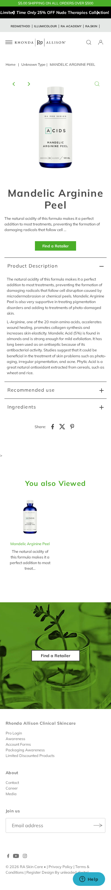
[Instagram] (25, 856)
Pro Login (14, 733)
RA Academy (71, 26)
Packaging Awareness (25, 749)
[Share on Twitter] (62, 426)
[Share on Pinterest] (72, 426)
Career (12, 788)
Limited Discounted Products (30, 755)
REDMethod (20, 26)
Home (11, 64)
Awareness (15, 738)
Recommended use (31, 390)
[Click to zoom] (97, 83)
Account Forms (18, 744)
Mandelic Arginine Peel (30, 543)
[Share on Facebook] (52, 426)
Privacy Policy (61, 866)
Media (11, 793)
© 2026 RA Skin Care (24, 866)
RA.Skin (91, 26)
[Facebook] (8, 856)
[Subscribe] (98, 825)
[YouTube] (16, 856)
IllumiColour (45, 26)
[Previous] (13, 12)
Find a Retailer (55, 246)
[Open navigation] (9, 42)
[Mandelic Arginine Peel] (30, 517)
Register (33, 872)
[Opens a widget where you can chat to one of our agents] (89, 879)
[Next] (98, 12)
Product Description (32, 266)
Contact (12, 782)
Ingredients (21, 407)
